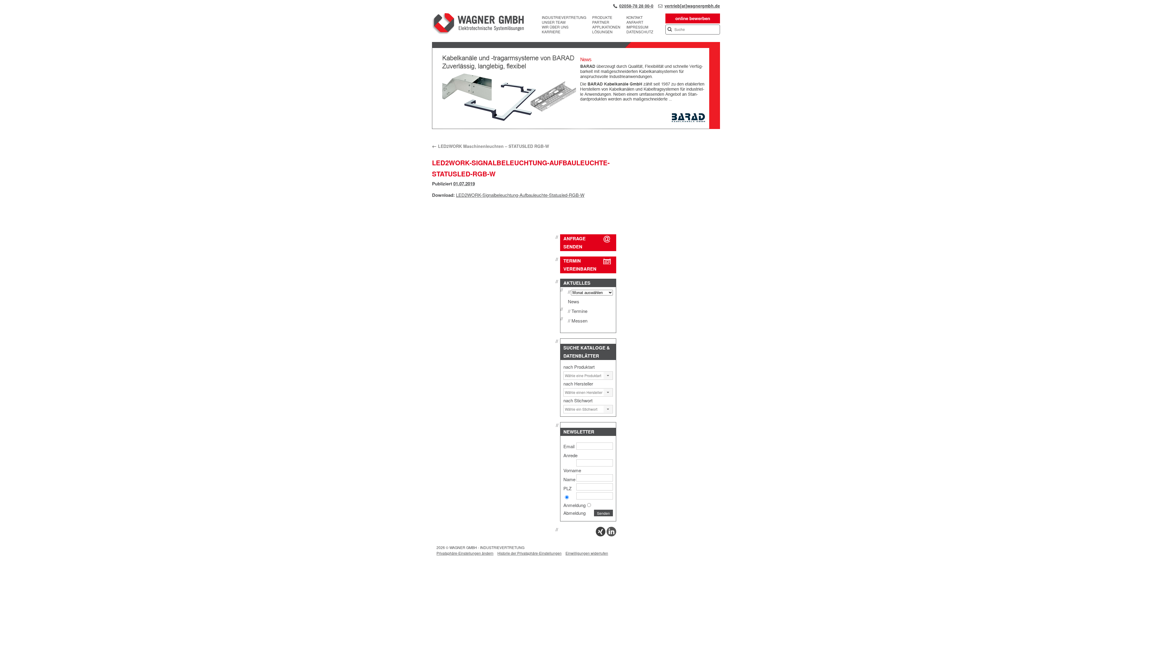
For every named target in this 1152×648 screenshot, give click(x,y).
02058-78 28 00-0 (636, 6)
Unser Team (554, 22)
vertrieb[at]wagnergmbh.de (692, 6)
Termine (579, 311)
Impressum (637, 27)
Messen (579, 320)
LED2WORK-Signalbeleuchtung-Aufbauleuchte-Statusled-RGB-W (520, 195)
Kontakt (634, 17)
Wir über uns (555, 27)
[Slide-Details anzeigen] (576, 127)
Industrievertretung (564, 17)
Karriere (551, 31)
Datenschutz (639, 31)
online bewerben (692, 18)
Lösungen (602, 31)
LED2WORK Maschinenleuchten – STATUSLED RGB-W (490, 146)
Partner (600, 22)
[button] (608, 375)
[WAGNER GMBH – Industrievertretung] (478, 24)
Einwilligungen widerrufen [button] (587, 553)
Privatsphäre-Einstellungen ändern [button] (465, 553)
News (573, 301)
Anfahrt (634, 22)
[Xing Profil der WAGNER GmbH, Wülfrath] (600, 534)
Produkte (602, 17)
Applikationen (606, 27)
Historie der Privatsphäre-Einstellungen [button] (529, 553)
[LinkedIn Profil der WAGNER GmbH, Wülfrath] (611, 534)
